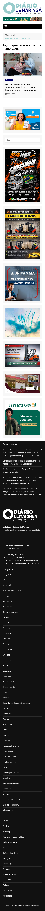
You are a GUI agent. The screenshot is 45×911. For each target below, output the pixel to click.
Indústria (6, 741)
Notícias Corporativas (11, 799)
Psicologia (7, 832)
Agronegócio (8, 585)
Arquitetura (7, 601)
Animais (6, 596)
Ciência (6, 623)
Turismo (6, 885)
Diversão (6, 655)
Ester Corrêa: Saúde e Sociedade (16, 703)
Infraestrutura (8, 751)
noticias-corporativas (11, 805)
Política (6, 826)
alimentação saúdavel (12, 591)
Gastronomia (8, 725)
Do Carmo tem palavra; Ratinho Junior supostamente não (18, 470)
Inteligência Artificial (11, 757)
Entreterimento (9, 687)
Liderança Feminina (11, 773)
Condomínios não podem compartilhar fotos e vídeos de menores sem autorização (21, 462)
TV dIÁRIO (7, 890)
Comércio (7, 633)
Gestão (6, 730)
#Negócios (7, 575)
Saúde (5, 848)
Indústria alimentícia (11, 746)
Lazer (5, 767)
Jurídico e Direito (9, 762)
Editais (5, 666)
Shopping (7, 864)
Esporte (6, 698)
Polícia (5, 821)
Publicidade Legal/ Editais (13, 837)
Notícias (9, 80)
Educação (7, 671)
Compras (6, 639)
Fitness (6, 719)
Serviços (6, 858)
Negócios (6, 789)
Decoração (7, 649)
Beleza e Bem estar (11, 612)
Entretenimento (9, 682)
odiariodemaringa (10, 810)
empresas (7, 676)
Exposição (7, 714)
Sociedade (7, 869)
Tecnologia (7, 880)
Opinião (6, 816)
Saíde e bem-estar (10, 842)
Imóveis (6, 735)
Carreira (6, 617)
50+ (4, 580)
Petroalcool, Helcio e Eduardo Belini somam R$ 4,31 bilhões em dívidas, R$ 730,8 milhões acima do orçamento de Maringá (22, 480)
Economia (7, 660)
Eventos (6, 708)
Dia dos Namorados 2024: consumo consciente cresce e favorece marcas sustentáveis (20, 87)
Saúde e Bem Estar (11, 853)
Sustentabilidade (9, 874)
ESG (5, 692)
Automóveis (7, 607)
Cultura (6, 644)
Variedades (7, 896)
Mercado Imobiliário (11, 783)
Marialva (6, 778)
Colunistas (7, 628)
